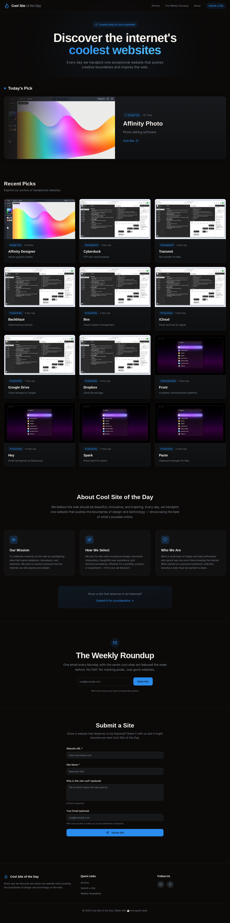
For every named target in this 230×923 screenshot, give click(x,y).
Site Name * (73, 764)
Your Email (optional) (78, 810)
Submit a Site (216, 5)
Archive (156, 5)
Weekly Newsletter (91, 893)
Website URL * (75, 748)
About (197, 5)
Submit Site (117, 832)
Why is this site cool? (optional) (84, 780)
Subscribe (143, 681)
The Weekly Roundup (177, 5)
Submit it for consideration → (115, 600)
